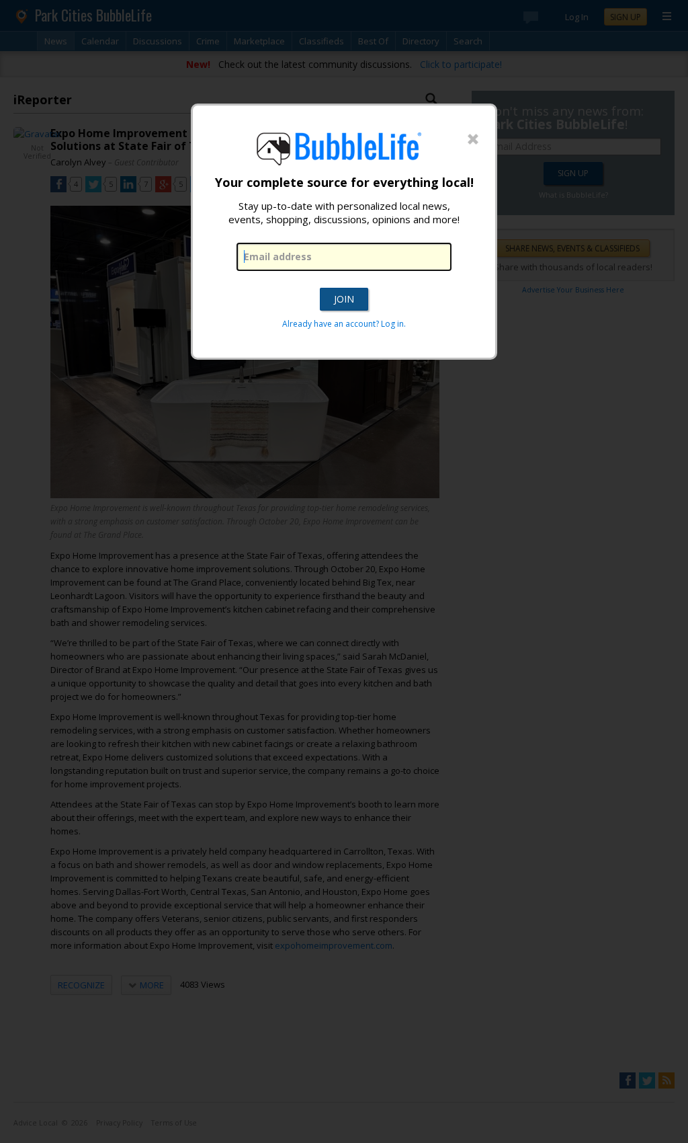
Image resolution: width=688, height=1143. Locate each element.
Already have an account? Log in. (344, 323)
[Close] (473, 140)
